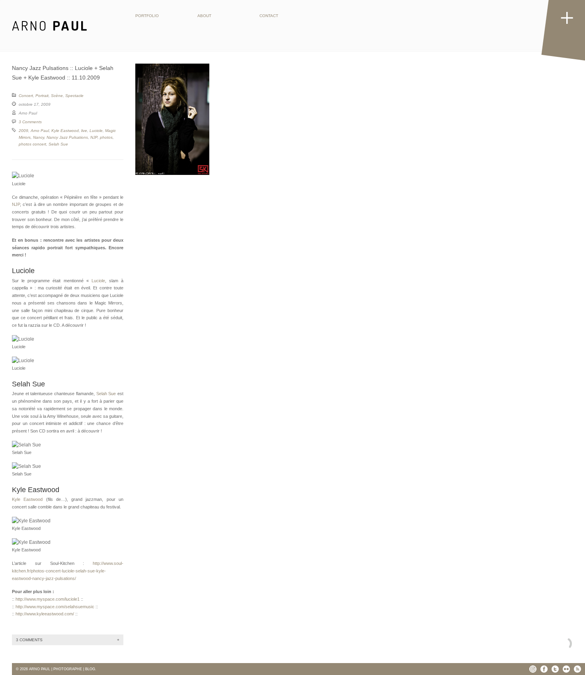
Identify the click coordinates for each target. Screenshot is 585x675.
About (204, 16)
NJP (94, 137)
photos (106, 137)
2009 (23, 130)
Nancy (38, 137)
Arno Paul (40, 130)
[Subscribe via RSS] (577, 669)
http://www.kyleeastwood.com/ (45, 613)
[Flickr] (566, 669)
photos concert (32, 144)
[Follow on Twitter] (555, 669)
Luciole (96, 130)
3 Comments (30, 122)
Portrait (42, 95)
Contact (268, 16)
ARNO (50, 25)
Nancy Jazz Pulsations (67, 137)
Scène (57, 95)
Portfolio (147, 16)
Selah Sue (58, 144)
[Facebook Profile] (544, 669)
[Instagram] (532, 669)
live (84, 130)
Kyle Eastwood (65, 130)
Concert (26, 95)
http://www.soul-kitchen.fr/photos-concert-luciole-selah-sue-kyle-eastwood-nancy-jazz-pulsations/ (67, 570)
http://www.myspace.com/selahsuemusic (55, 606)
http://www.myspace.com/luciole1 (48, 599)
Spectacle (74, 95)
